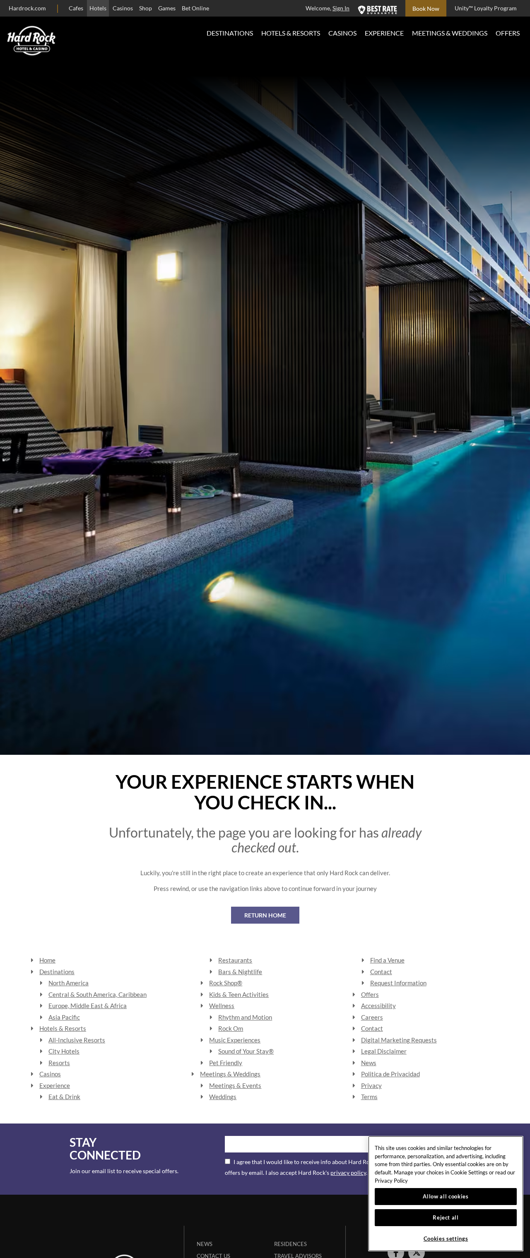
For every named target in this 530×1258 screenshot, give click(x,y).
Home (47, 960)
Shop (145, 8)
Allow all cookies (445, 1196)
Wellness (221, 1005)
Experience (384, 33)
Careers (372, 1017)
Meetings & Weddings (449, 33)
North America (68, 983)
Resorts (59, 1062)
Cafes (76, 8)
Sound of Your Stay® (246, 1051)
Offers (508, 33)
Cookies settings (446, 1238)
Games (167, 8)
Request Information (398, 983)
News (368, 1062)
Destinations (230, 33)
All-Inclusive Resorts (76, 1040)
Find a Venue (387, 960)
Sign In (340, 8)
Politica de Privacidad (390, 1074)
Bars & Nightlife (240, 971)
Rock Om (230, 1028)
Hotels (97, 8)
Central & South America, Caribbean (97, 994)
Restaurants (235, 960)
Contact (381, 971)
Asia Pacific (64, 1017)
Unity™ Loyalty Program (486, 8)
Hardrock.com (27, 8)
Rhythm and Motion (245, 1017)
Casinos (123, 8)
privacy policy (348, 1172)
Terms (369, 1096)
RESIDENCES (290, 1244)
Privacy (371, 1085)
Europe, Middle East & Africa (87, 1005)
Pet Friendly (225, 1062)
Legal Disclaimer (384, 1051)
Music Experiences (234, 1040)
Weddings (222, 1096)
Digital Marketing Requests (399, 1040)
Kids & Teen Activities (239, 994)
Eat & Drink (64, 1096)
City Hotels (64, 1051)
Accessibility (378, 1005)
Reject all (446, 1217)
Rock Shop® (225, 983)
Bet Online (195, 8)
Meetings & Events (235, 1085)
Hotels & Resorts (290, 33)
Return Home (265, 915)
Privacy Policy (391, 1180)
